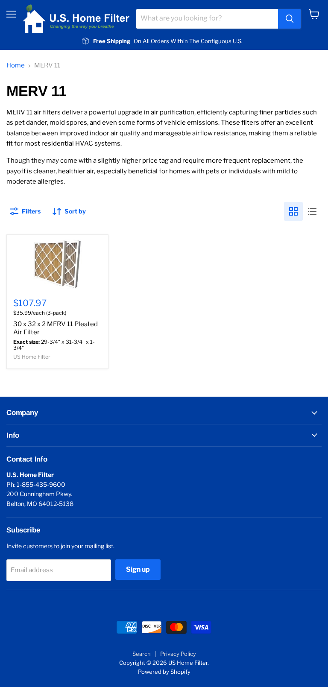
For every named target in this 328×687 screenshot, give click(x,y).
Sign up (138, 569)
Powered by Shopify (164, 671)
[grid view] (293, 211)
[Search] (289, 19)
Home (15, 65)
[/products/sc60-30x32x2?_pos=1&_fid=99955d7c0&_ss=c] (57, 264)
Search (141, 653)
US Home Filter (31, 357)
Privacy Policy (178, 653)
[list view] (312, 211)
